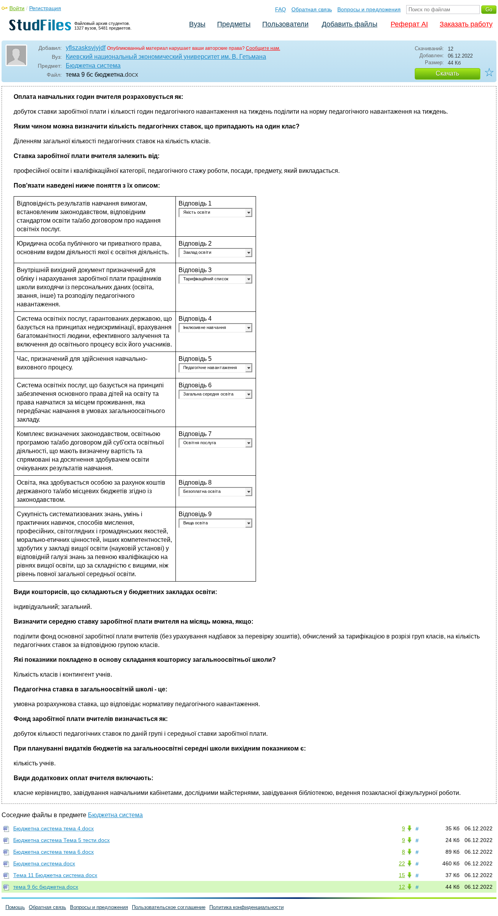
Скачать (447, 73)
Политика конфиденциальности (246, 907)
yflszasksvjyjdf (85, 47)
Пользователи (285, 24)
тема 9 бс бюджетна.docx (45, 887)
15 (402, 875)
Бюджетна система (93, 65)
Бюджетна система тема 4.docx (53, 828)
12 (402, 887)
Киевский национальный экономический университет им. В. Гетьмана (166, 56)
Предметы (234, 24)
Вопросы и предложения (369, 9)
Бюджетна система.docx (44, 863)
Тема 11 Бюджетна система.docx (55, 875)
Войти (17, 8)
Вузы (197, 24)
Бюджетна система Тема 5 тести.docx (61, 840)
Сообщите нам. (263, 48)
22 (402, 863)
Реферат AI (409, 24)
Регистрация (45, 8)
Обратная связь (311, 9)
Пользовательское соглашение (168, 907)
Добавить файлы (349, 24)
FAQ (280, 9)
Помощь (15, 907)
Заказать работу (466, 24)
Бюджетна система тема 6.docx (53, 852)
